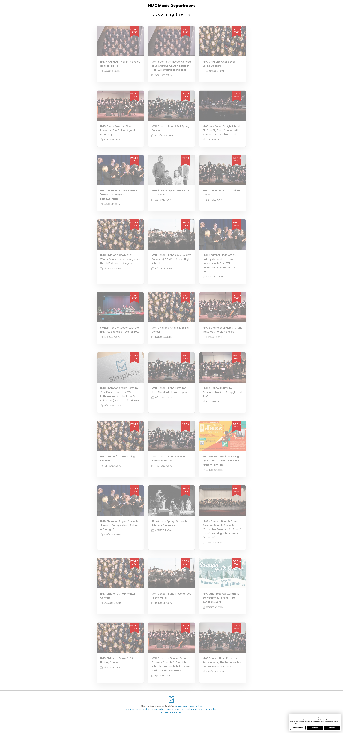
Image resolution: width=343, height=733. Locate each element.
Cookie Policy (210, 709)
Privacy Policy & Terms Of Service (167, 709)
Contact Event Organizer (138, 709)
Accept (332, 728)
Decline (315, 728)
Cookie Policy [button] (307, 721)
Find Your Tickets (194, 709)
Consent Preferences (171, 712)
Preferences (298, 728)
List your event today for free (188, 706)
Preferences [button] (294, 723)
